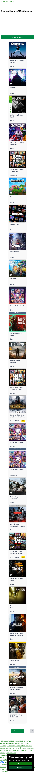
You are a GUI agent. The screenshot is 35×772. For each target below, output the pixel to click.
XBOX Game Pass (25, 741)
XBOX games (14, 741)
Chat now (20, 764)
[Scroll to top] (32, 731)
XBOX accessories (6, 743)
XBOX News (16, 743)
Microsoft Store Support (14, 750)
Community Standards (14, 746)
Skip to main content (7, 1)
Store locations (11, 753)
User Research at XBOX (19, 748)
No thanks (20, 768)
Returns (25, 750)
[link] (17, 55)
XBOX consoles (5, 741)
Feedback (3, 746)
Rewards (3, 755)
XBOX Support (25, 743)
